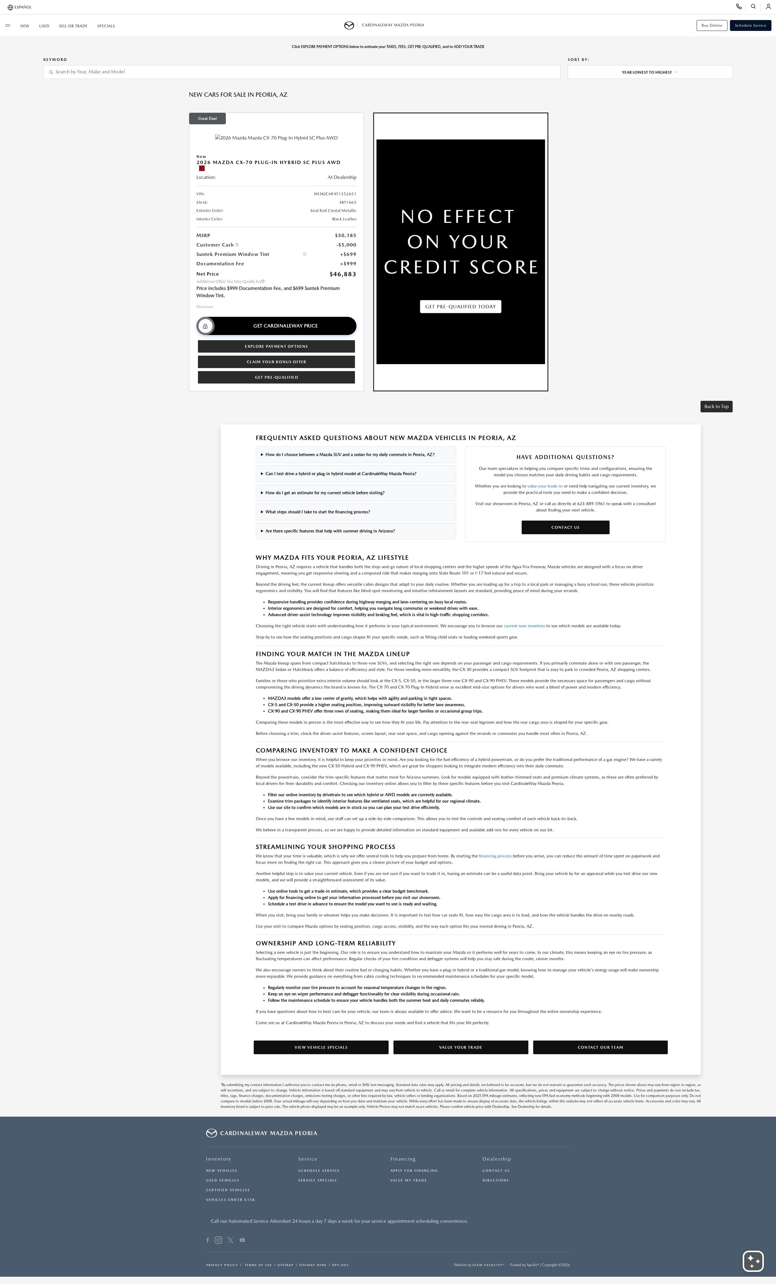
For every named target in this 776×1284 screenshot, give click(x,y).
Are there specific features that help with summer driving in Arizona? (330, 530)
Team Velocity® (488, 1265)
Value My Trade (408, 1180)
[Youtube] (242, 1241)
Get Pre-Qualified (276, 377)
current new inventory (524, 625)
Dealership (497, 1159)
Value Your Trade (461, 1047)
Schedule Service (750, 25)
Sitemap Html (313, 1265)
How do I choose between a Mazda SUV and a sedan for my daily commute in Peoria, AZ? (350, 454)
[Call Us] (741, 7)
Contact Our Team (601, 1047)
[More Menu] (8, 25)
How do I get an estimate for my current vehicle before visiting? (325, 492)
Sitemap (285, 1265)
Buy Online (712, 25)
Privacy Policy (222, 1265)
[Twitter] (230, 1241)
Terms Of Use (257, 1265)
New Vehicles (222, 1171)
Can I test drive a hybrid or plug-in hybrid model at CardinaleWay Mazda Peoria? (341, 473)
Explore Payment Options (276, 346)
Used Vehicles (222, 1180)
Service (308, 1159)
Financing (403, 1159)
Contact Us (565, 527)
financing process (495, 855)
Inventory (218, 1159)
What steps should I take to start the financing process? (318, 511)
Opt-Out (340, 1265)
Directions (496, 1180)
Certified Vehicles (228, 1190)
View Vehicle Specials (321, 1047)
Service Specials (317, 1180)
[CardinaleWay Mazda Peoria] (351, 25)
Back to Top (716, 406)
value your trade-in (545, 486)
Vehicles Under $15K (230, 1200)
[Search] (756, 7)
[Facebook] (208, 1241)
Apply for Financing (414, 1171)
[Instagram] (218, 1241)
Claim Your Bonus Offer (276, 362)
